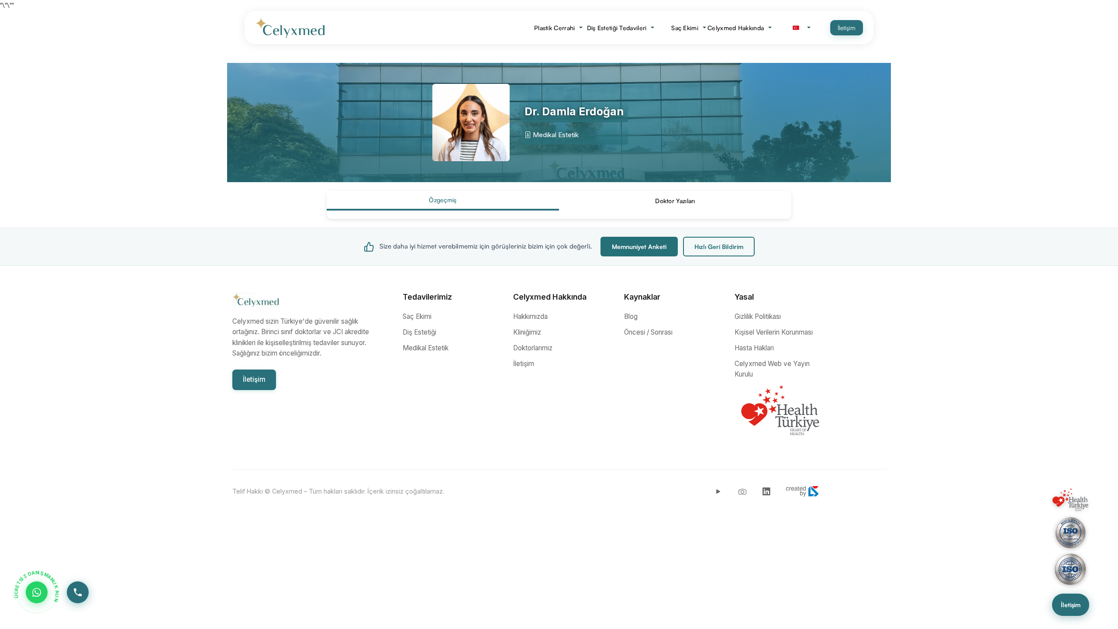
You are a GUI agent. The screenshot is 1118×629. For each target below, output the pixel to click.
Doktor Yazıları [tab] (675, 200)
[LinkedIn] (766, 491)
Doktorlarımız (532, 348)
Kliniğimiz (527, 332)
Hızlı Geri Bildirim (718, 246)
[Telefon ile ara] (78, 592)
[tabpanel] (559, 214)
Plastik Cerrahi (558, 27)
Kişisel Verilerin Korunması (774, 332)
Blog (631, 316)
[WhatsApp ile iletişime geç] (37, 592)
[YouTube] (718, 491)
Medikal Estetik (426, 348)
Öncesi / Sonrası (648, 332)
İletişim (847, 27)
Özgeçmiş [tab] (442, 200)
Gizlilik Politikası (758, 316)
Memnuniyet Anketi (639, 246)
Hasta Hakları (754, 348)
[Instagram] (742, 491)
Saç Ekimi (688, 27)
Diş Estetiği (419, 332)
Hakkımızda (530, 316)
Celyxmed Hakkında (739, 27)
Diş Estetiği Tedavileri (620, 27)
